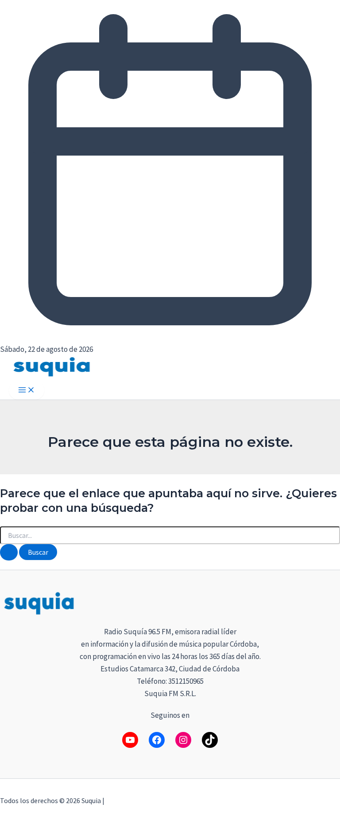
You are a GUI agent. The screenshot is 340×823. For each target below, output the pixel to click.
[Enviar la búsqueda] (9, 552)
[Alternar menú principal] (26, 390)
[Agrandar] (328, 601)
